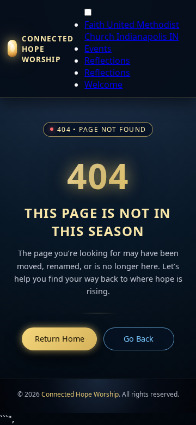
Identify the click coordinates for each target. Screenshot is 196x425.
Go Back (139, 338)
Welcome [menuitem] (103, 84)
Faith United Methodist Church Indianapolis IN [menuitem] (131, 30)
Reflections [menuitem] (107, 60)
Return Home (59, 338)
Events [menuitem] (98, 48)
